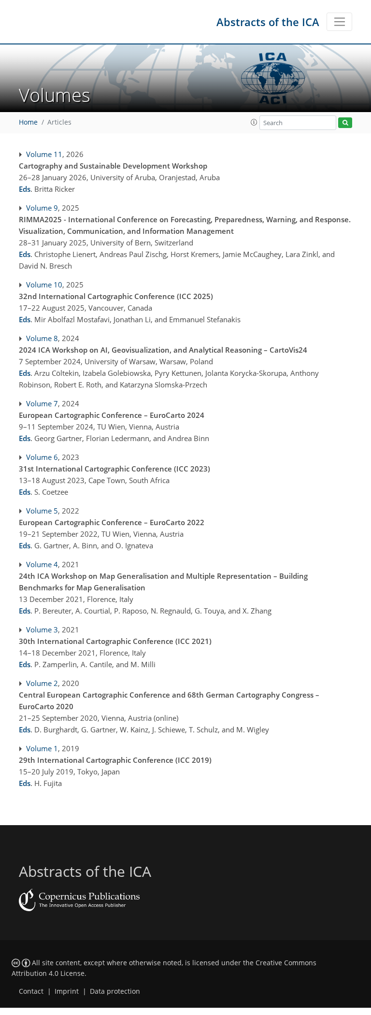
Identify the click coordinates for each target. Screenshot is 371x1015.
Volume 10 (44, 284)
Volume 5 (42, 510)
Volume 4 (42, 564)
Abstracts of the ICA (267, 21)
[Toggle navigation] (339, 22)
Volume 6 (42, 457)
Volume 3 (42, 629)
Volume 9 (42, 208)
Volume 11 (44, 154)
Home (28, 122)
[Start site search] (345, 123)
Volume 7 (42, 403)
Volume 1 (42, 748)
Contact (31, 991)
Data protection (115, 991)
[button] (254, 122)
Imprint (67, 991)
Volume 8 (42, 338)
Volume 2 (42, 683)
